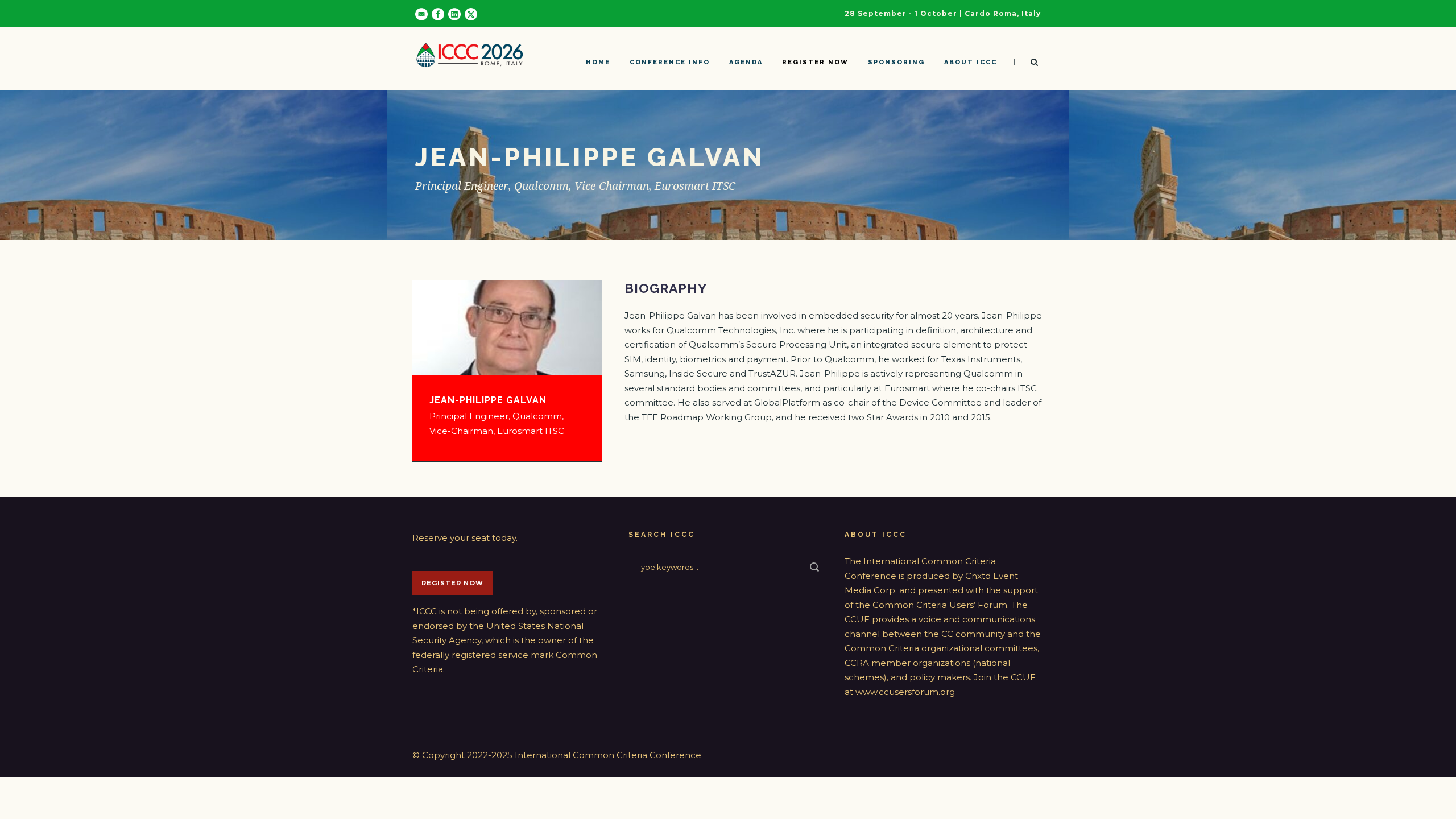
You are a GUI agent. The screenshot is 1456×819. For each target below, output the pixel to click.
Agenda (746, 62)
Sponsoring (896, 62)
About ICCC (970, 62)
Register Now (452, 583)
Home (598, 62)
